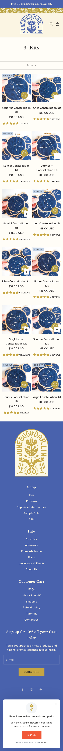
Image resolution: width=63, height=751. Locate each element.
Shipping (31, 601)
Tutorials (31, 613)
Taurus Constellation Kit (16, 399)
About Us (31, 569)
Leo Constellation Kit (47, 223)
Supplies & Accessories (31, 507)
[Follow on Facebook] (22, 690)
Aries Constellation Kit (47, 108)
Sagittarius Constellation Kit (16, 341)
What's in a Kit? (31, 595)
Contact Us (31, 619)
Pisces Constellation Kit (46, 284)
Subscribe (31, 672)
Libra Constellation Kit (16, 281)
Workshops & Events (31, 563)
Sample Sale (31, 513)
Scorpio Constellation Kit (46, 341)
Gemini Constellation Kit (16, 226)
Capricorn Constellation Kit (46, 168)
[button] (11, 123)
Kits (31, 495)
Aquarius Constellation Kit (16, 110)
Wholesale (31, 545)
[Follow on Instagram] (31, 690)
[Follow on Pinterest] (40, 690)
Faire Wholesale (31, 551)
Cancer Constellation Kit (16, 168)
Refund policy (31, 607)
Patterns (31, 501)
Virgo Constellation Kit (47, 397)
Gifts (31, 519)
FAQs (31, 589)
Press (31, 557)
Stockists (31, 539)
